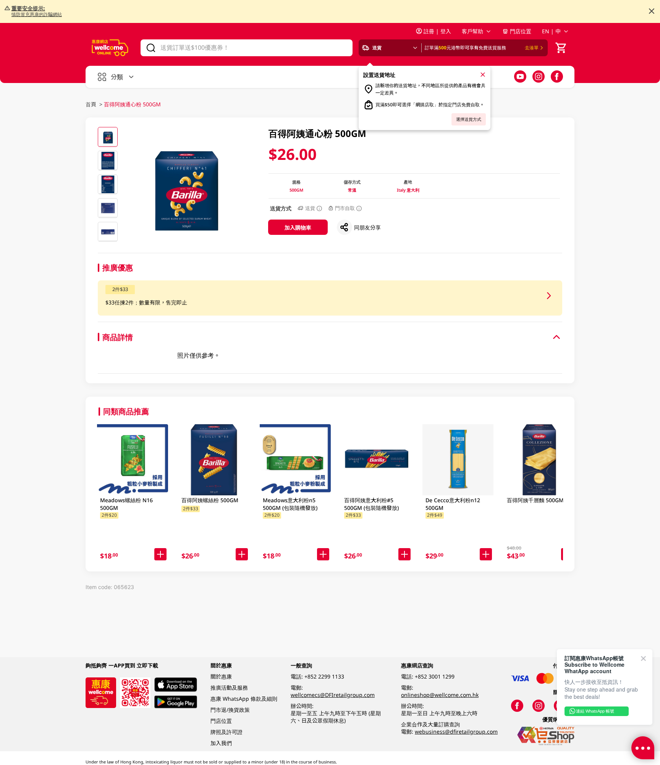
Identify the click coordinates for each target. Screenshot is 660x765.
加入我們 (221, 743)
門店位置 (520, 31)
